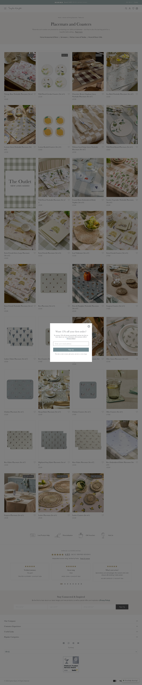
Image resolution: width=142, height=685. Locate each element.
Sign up (71, 350)
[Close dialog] (89, 326)
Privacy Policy (71, 338)
